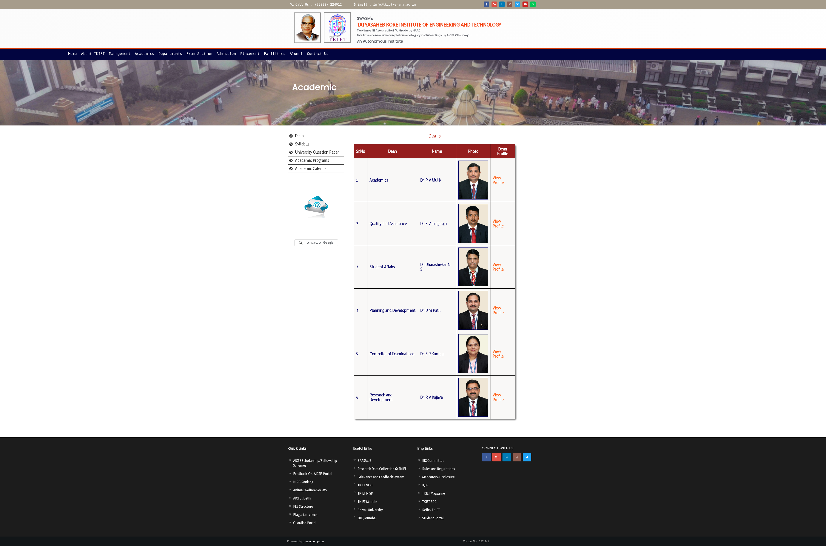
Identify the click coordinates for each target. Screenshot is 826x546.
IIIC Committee (433, 460)
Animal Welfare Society (310, 490)
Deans (300, 135)
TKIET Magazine (433, 493)
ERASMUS (364, 460)
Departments (170, 54)
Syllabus (302, 144)
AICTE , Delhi (302, 498)
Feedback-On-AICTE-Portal (312, 474)
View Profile (498, 180)
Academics (144, 54)
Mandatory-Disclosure (438, 477)
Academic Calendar (311, 168)
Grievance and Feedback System (381, 477)
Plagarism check (305, 514)
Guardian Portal (304, 523)
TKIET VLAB (365, 485)
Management (120, 54)
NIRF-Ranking (303, 482)
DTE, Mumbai (367, 518)
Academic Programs (312, 160)
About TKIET (93, 54)
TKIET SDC (429, 502)
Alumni (296, 54)
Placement (250, 54)
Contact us (317, 54)
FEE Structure (303, 506)
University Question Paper (317, 152)
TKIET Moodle (367, 502)
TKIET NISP (365, 493)
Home (72, 54)
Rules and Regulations (438, 469)
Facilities (274, 54)
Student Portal (433, 518)
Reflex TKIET (431, 510)
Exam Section (199, 54)
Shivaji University (370, 510)
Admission (226, 54)
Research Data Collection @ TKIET (382, 469)
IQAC (425, 485)
